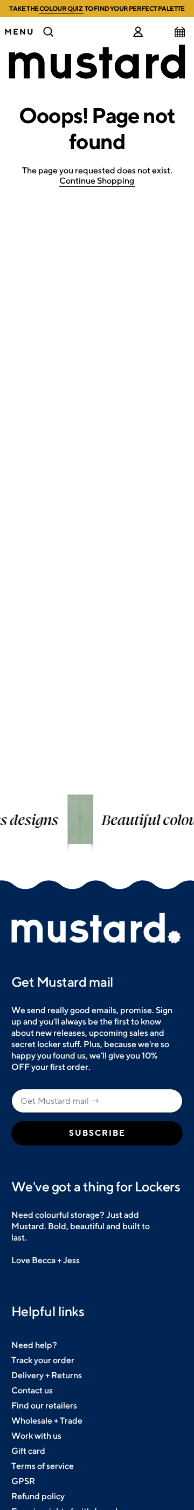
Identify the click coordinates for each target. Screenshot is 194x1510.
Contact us (32, 1390)
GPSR (23, 1481)
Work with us (36, 1436)
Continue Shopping (96, 181)
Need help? (34, 1345)
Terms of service (42, 1466)
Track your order (42, 1360)
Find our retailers (44, 1405)
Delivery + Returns (46, 1375)
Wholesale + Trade (46, 1420)
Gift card (28, 1451)
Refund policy (38, 1496)
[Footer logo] (97, 929)
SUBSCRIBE (97, 1133)
